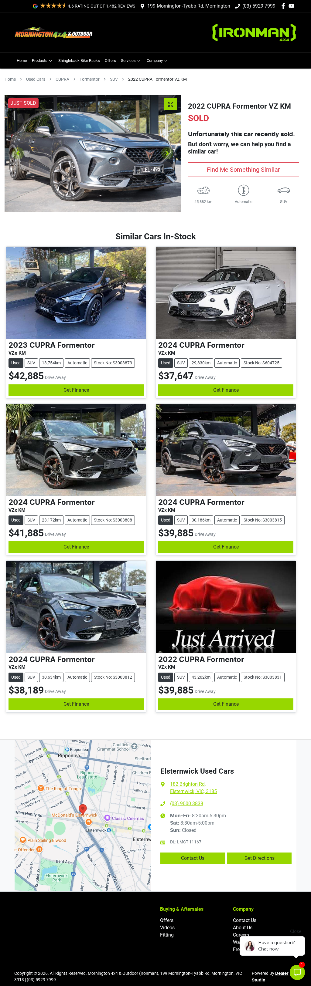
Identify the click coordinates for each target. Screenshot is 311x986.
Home (22, 60)
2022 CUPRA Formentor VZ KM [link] (157, 79)
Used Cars (35, 79)
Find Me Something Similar (243, 169)
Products (39, 60)
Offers (110, 60)
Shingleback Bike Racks (79, 60)
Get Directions (259, 858)
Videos (167, 927)
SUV (114, 79)
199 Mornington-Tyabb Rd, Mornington (188, 6)
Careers (241, 935)
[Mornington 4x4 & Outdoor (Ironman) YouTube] (293, 6)
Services (128, 60)
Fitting (167, 935)
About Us (242, 927)
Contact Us (192, 858)
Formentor (90, 79)
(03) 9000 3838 (186, 803)
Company (155, 60)
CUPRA (62, 79)
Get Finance (76, 390)
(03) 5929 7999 (258, 6)
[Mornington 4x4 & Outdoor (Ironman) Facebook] (284, 6)
